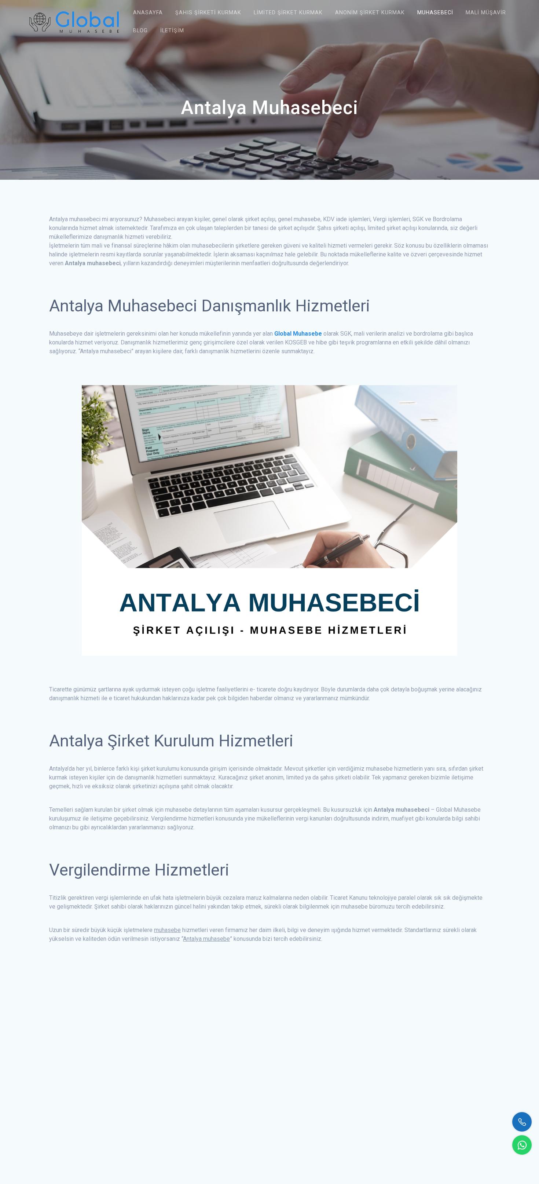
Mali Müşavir (486, 13)
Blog (140, 31)
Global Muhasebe (298, 333)
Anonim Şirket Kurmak (370, 13)
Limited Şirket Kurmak (288, 13)
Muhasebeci (435, 13)
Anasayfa (148, 13)
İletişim (172, 31)
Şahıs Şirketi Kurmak (208, 13)
